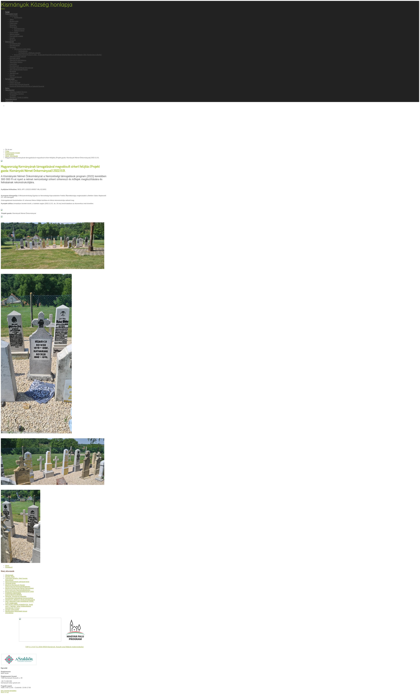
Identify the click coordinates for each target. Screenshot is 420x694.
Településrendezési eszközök (18, 56)
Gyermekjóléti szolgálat (16, 36)
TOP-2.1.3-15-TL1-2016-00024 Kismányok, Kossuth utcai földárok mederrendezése (54, 647)
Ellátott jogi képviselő (16, 77)
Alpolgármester (14, 21)
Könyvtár (12, 38)
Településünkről (9, 90)
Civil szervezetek (10, 79)
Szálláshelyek (9, 101)
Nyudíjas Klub (14, 81)
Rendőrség (13, 40)
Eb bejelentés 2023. (15, 43)
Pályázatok (13, 47)
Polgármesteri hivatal (11, 14)
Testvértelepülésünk (11, 99)
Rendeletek (13, 71)
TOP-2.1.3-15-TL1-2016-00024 (22, 49)
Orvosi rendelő (14, 32)
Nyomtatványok (14, 66)
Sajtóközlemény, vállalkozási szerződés (29, 53)
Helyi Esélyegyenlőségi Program (19, 69)
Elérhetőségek (14, 16)
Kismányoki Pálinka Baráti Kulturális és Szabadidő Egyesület (27, 86)
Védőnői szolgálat (14, 34)
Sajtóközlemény (23, 51)
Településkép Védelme (16, 62)
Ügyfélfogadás (18, 17)
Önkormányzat (9, 42)
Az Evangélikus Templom (17, 94)
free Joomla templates (8, 690)
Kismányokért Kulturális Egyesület (19, 84)
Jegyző (12, 19)
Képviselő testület (15, 45)
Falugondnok (13, 27)
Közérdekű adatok (15, 58)
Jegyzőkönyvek (14, 73)
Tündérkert (13, 95)
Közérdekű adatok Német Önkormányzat (21, 68)
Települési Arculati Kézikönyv (18, 60)
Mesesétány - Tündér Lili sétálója (19, 97)
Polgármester (13, 23)
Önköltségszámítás (19, 29)
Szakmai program (19, 30)
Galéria (7, 88)
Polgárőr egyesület (15, 82)
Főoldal (7, 12)
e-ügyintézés (13, 64)
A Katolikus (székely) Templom (18, 92)
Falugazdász (13, 25)
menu (3, 8)
